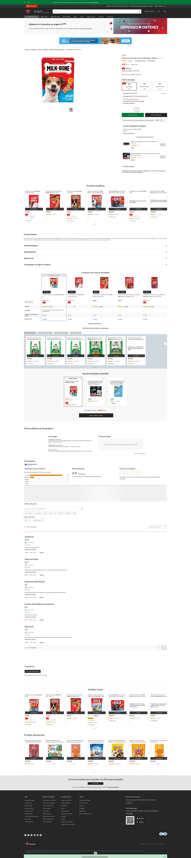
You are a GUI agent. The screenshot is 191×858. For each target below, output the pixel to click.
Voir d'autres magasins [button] (128, 103)
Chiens (40, 49)
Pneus (82, 16)
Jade (26, 584)
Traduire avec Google (30, 549)
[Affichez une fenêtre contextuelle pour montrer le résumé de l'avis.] (141, 157)
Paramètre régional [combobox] (37, 520)
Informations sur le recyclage (67, 821)
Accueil (28, 49)
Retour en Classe (91, 16)
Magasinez (95, 2)
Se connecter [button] (160, 6)
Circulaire (45, 16)
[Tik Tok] (41, 835)
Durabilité (63, 819)
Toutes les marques (65, 811)
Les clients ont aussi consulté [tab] (45, 332)
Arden (26, 629)
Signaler (42, 552)
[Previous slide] (24, 2)
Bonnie (27, 562)
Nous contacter (28, 819)
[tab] (129, 86)
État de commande (28, 805)
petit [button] (50, 513)
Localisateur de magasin (29, 800)
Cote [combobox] (26, 520)
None (26, 607)
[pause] (29, 2)
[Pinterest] (38, 835)
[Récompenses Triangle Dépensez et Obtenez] (137, 26)
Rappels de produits (29, 813)
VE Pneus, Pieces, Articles (48, 805)
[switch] (27, 302)
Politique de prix (82, 811)
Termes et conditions (83, 803)
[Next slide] (166, 2)
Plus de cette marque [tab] (75, 332)
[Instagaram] (31, 835)
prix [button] (55, 513)
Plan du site (81, 805)
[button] (139, 11)
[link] (127, 61)
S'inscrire (129, 803)
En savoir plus (129, 813)
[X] (28, 835)
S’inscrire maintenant (113, 787)
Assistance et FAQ (28, 803)
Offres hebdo (56, 16)
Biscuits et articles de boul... (57, 49)
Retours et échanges (29, 811)
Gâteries (45, 49)
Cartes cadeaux (46, 811)
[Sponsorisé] (95, 40)
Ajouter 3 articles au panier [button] (96, 415)
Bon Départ (63, 816)
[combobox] (159, 526)
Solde (123, 68)
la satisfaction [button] (38, 513)
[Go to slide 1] (71, 110)
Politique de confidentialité (84, 800)
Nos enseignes (64, 805)
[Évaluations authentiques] (31, 465)
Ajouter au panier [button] (132, 115)
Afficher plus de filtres (29, 517)
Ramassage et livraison (29, 808)
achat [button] (61, 513)
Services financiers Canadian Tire (49, 800)
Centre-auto (110, 16)
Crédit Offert (111, 6)
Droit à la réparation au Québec (85, 813)
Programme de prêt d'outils (48, 819)
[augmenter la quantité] (123, 110)
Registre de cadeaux (47, 813)
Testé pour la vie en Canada (66, 813)
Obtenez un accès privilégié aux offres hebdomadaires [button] (94, 856)
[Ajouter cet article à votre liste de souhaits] (137, 110)
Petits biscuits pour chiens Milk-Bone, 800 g (139, 58)
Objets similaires (151, 60)
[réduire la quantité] (132, 110)
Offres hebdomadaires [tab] (30, 332)
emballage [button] (67, 513)
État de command (150, 11)
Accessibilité (81, 808)
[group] (32, 214)
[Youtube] (35, 835)
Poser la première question (32, 671)
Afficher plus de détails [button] (94, 323)
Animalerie (34, 49)
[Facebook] (25, 835)
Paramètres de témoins (29, 821)
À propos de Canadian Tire (66, 800)
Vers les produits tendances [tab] (61, 332)
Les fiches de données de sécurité (31, 816)
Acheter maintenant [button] (156, 115)
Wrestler (27, 539)
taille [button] (45, 513)
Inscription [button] (119, 6)
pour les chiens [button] (28, 513)
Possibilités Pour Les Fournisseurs (68, 824)
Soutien (126, 6)
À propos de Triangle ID (65, 803)
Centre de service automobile (49, 803)
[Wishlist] (159, 11)
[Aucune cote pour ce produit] (70, 306)
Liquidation (67, 16)
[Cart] (164, 11)
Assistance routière (47, 808)
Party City (101, 16)
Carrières (63, 808)
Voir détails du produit (140, 60)
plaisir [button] (74, 513)
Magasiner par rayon (32, 16)
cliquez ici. (140, 172)
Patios (75, 16)
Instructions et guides (47, 821)
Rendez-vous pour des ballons (49, 816)
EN (164, 6)
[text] (34, 218)
